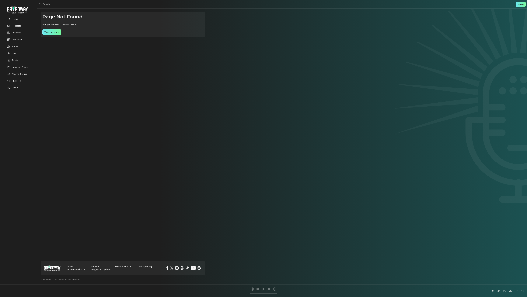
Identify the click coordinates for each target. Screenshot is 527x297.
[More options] (516, 290)
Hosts (14, 53)
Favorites (16, 81)
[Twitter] (171, 268)
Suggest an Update (100, 269)
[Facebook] (167, 268)
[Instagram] (177, 268)
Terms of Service (123, 266)
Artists (15, 60)
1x (493, 291)
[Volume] (498, 290)
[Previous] (258, 289)
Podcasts (16, 26)
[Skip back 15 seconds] (252, 289)
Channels (16, 32)
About (70, 266)
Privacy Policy (145, 266)
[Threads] (182, 268)
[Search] (40, 4)
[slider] (263, 293)
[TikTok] (187, 268)
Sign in (521, 4)
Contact (95, 266)
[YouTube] (193, 268)
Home (15, 19)
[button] (498, 290)
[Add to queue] (504, 290)
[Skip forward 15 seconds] (275, 289)
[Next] (269, 289)
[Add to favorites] (522, 290)
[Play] (263, 289)
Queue (15, 87)
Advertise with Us (76, 269)
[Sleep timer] (510, 290)
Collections (17, 39)
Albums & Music (19, 74)
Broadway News (19, 67)
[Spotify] (199, 268)
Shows (15, 46)
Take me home (51, 32)
